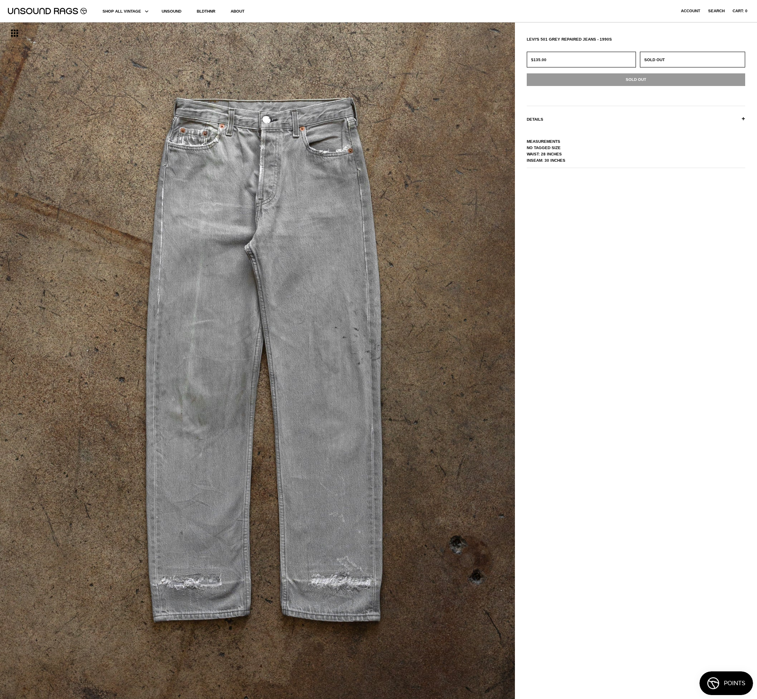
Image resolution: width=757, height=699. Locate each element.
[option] (128, 360)
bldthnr (206, 11)
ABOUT (237, 11)
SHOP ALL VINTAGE (122, 11)
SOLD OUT (654, 60)
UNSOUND (171, 11)
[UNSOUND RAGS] (47, 11)
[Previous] (12, 361)
